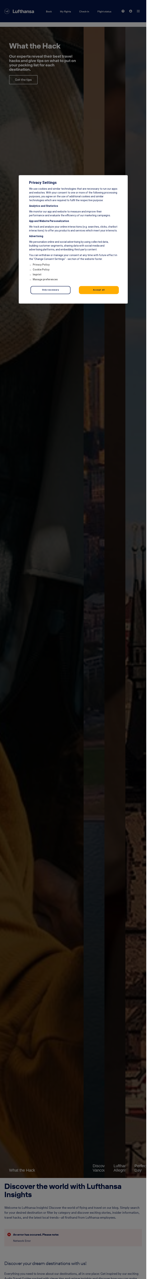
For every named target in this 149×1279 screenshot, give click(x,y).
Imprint (37, 274)
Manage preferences (45, 279)
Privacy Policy (41, 264)
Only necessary (50, 290)
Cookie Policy (41, 269)
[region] (73, 239)
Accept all (99, 290)
